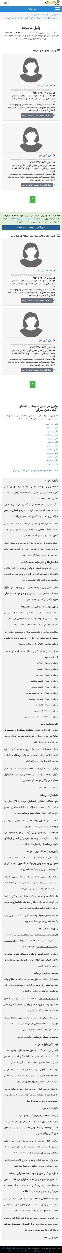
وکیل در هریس (52, 464)
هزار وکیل (56, 15)
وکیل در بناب (53, 438)
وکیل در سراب (52, 446)
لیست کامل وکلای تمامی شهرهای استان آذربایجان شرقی (35, 470)
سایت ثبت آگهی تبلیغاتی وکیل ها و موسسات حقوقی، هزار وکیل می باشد (28, 1250)
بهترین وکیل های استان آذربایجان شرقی (41, 18)
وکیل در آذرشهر (52, 424)
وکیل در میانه (52, 460)
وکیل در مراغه (52, 453)
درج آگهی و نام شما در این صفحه (26, 219)
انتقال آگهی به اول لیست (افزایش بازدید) (36, 115)
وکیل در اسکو (52, 428)
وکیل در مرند (53, 456)
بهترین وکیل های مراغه (12, 18)
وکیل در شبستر (52, 449)
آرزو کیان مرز (45, 155)
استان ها (35, 15)
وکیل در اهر (53, 431)
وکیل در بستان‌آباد (51, 435)
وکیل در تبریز (53, 442)
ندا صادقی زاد (45, 86)
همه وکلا (32, 9)
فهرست (45, 15)
